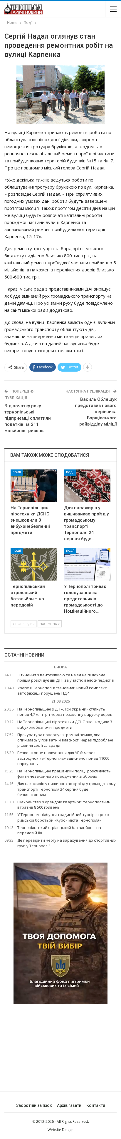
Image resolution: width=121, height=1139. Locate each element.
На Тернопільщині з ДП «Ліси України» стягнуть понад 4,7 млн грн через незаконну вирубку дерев (64, 711)
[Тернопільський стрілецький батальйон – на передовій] (34, 564)
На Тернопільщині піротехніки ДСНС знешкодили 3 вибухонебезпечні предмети (64, 724)
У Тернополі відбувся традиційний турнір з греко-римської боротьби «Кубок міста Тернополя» (63, 817)
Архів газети (69, 1105)
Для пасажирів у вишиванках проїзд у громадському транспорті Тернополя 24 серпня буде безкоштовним (66, 789)
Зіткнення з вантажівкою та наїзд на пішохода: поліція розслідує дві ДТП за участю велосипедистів (65, 677)
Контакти (95, 1105)
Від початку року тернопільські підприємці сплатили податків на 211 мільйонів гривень (27, 418)
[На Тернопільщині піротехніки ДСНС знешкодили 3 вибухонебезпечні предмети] (34, 485)
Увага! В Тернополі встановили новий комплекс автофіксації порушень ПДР (62, 690)
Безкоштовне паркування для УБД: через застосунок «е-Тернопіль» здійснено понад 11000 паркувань (63, 758)
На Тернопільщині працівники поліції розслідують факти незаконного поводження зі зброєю (64, 773)
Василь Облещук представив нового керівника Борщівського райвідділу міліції (96, 412)
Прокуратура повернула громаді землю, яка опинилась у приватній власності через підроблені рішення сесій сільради (65, 740)
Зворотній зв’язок (34, 1105)
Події (17, 472)
